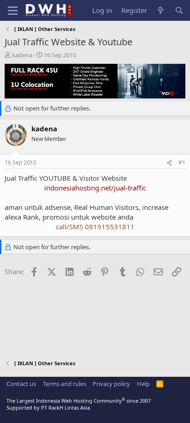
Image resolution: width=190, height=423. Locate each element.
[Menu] (13, 10)
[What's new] (161, 10)
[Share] (169, 163)
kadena (22, 55)
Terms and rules (64, 384)
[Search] (179, 10)
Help (143, 384)
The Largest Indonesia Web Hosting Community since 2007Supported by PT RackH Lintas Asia (78, 404)
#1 (181, 162)
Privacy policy (111, 384)
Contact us (21, 384)
